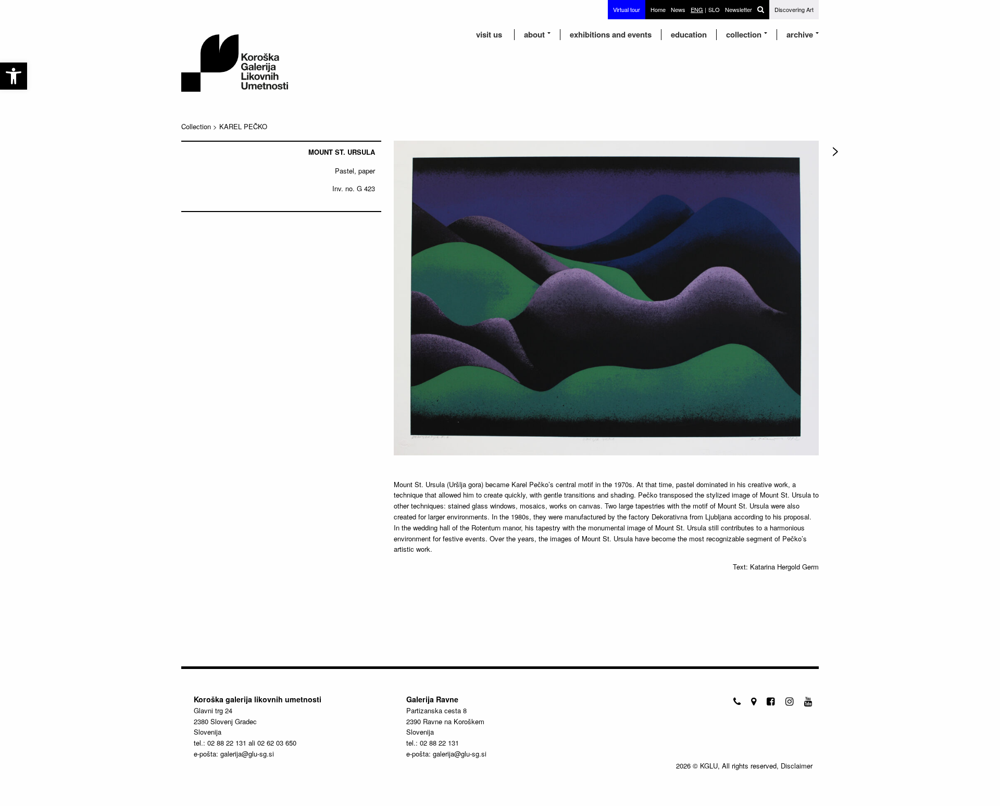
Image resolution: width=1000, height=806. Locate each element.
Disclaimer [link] (797, 766)
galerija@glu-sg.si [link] (247, 754)
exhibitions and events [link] (611, 34)
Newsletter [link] (738, 9)
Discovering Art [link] (794, 9)
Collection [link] (743, 34)
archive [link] (799, 34)
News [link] (678, 9)
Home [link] (658, 9)
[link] (13, 76)
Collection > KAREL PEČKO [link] (224, 126)
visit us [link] (489, 34)
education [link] (689, 34)
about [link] (534, 34)
